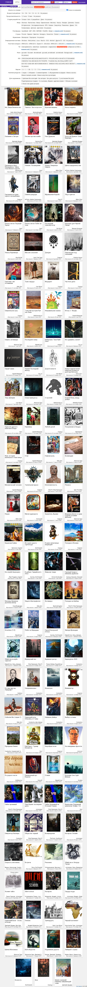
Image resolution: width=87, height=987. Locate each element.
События (13, 6)
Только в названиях (74, 10)
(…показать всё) (58, 31)
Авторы (4, 6)
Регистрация (81, 2)
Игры (17, 2)
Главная (8, 2)
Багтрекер (79, 986)
